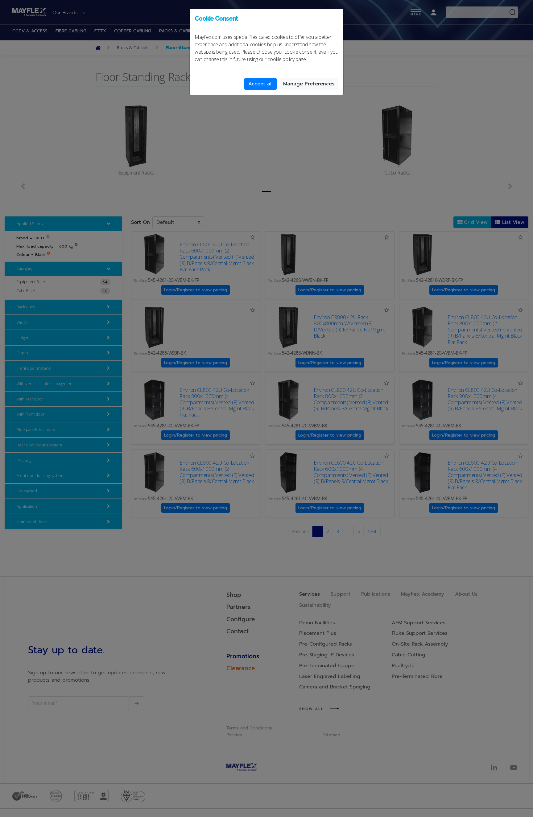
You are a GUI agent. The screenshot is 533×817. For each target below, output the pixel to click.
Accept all (260, 84)
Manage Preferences (308, 84)
